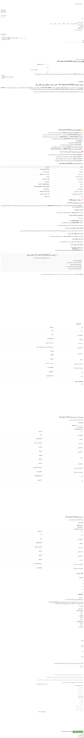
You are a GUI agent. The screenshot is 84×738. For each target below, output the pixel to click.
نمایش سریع (78, 415)
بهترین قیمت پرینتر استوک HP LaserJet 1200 (71, 417)
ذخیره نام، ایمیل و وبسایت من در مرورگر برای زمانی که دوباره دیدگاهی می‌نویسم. (68, 663)
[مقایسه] (81, 415)
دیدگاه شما (80, 627)
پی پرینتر (46, 684)
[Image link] (77, 672)
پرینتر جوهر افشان (80, 689)
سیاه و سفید (60, 74)
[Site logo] (77, 1)
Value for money (80, 610)
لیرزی (57, 74)
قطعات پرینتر (81, 695)
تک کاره (64, 74)
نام (82, 651)
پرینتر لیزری (81, 687)
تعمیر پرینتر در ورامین (79, 708)
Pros (82, 641)
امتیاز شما (81, 606)
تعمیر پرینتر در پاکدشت (79, 710)
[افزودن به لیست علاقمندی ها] (75, 415)
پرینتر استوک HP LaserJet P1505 (74, 517)
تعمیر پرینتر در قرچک (79, 706)
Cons (82, 646)
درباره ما (81, 704)
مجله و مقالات (80, 698)
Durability (81, 616)
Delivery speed (80, 621)
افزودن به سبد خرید (34, 69)
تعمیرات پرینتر (80, 693)
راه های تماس (81, 702)
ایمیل (82, 656)
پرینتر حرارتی (81, 691)
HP (19, 38)
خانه (25, 38)
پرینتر (22, 38)
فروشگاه (81, 700)
